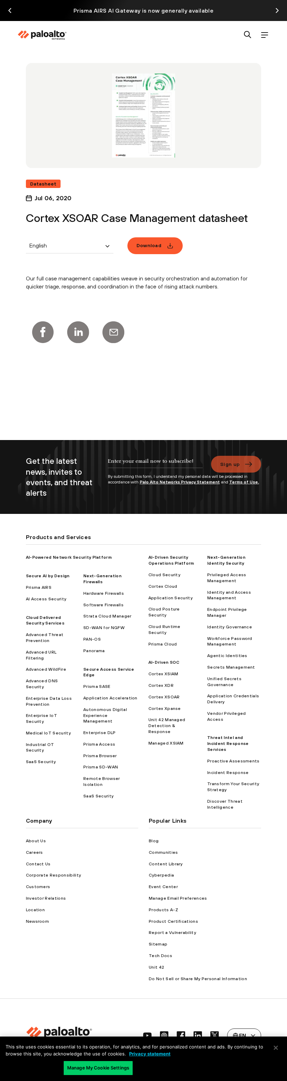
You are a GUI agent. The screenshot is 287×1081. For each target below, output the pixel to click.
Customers (38, 886)
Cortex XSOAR (164, 697)
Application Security (170, 597)
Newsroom (37, 921)
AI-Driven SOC (164, 662)
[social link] (147, 1035)
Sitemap (158, 944)
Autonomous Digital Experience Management (105, 715)
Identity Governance (229, 627)
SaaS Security (41, 761)
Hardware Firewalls (103, 593)
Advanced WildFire (46, 669)
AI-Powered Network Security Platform (69, 557)
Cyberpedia (161, 875)
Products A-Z (163, 909)
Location (35, 909)
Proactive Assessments (233, 761)
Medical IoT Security (48, 733)
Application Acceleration (110, 698)
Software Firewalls (103, 604)
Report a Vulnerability (172, 932)
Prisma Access (99, 744)
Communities (163, 852)
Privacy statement (149, 1053)
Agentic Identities (227, 655)
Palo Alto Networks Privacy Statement (180, 482)
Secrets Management (231, 667)
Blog (154, 840)
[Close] (276, 1047)
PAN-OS (92, 639)
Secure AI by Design (48, 575)
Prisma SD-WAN (100, 767)
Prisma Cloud (162, 644)
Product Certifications (173, 921)
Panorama (94, 650)
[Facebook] (42, 332)
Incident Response (227, 772)
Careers (34, 852)
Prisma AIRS (39, 587)
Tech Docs (160, 955)
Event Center (163, 886)
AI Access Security (46, 599)
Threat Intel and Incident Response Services (227, 743)
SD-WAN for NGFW (104, 627)
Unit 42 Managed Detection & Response (167, 725)
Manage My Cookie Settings (98, 1067)
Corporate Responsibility (53, 875)
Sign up (230, 464)
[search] (247, 35)
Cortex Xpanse (164, 708)
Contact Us (38, 864)
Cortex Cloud (162, 586)
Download (149, 245)
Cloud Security (164, 574)
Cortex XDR (161, 685)
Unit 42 (156, 967)
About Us (36, 840)
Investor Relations (46, 898)
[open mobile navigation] (264, 35)
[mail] (113, 332)
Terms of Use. (244, 482)
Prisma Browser (100, 755)
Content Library (166, 864)
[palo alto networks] (42, 35)
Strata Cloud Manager (107, 616)
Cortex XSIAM (163, 673)
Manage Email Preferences (178, 898)
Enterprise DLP (99, 732)
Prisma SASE (97, 686)
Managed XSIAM (166, 743)
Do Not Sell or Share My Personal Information (198, 978)
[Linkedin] (78, 332)
